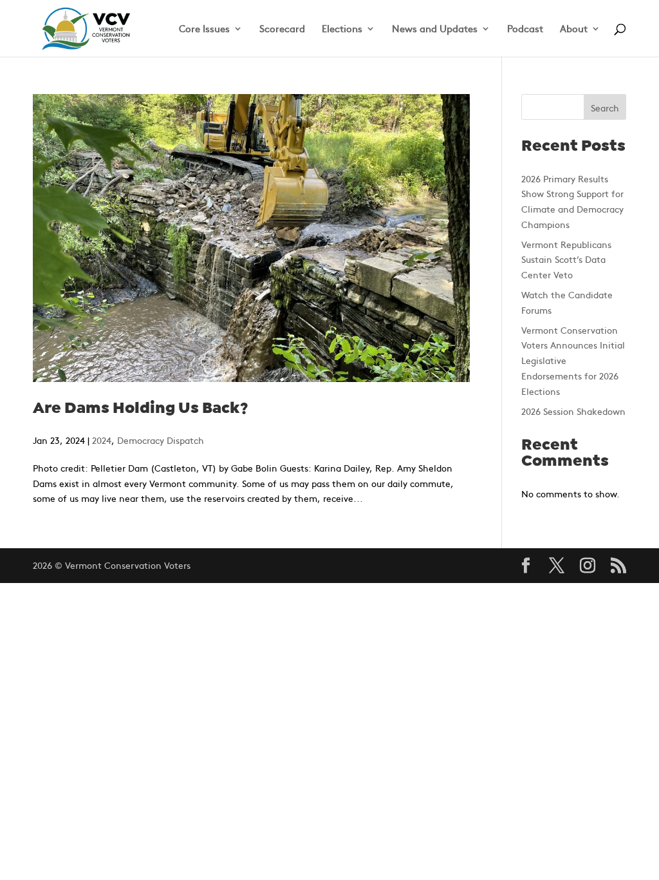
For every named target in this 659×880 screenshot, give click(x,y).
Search (605, 107)
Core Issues (204, 29)
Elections (342, 29)
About (574, 29)
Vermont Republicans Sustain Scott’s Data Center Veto (566, 260)
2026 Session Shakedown (573, 411)
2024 (101, 440)
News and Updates (435, 29)
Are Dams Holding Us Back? (140, 409)
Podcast (525, 29)
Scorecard (282, 29)
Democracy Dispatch (160, 440)
